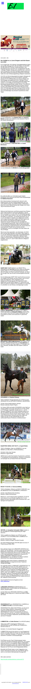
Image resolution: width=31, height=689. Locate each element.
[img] (15, 14)
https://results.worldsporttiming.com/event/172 (12, 659)
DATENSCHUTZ (15, 683)
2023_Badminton (5, 581)
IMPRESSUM (25, 682)
